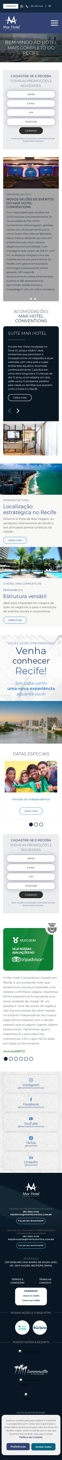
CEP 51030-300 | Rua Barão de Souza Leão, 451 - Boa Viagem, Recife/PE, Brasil (31, 1264)
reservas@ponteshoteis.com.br (31, 1214)
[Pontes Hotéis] (31, 1355)
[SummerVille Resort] (31, 1369)
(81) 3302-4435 (31, 1236)
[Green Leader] (22, 1327)
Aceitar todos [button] (43, 1446)
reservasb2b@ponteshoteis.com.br (31, 1239)
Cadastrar (31, 130)
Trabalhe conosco (45, 1281)
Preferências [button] (18, 1446)
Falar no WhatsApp (31, 1221)
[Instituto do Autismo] (40, 1327)
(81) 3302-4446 (37, 6)
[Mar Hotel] (11, 23)
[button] (27, 299)
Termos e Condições (17, 1281)
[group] (31, 789)
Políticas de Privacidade (31, 1412)
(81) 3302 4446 (31, 1211)
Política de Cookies (30, 1437)
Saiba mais (20, 397)
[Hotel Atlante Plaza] (31, 1384)
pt (50, 6)
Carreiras (11, 6)
